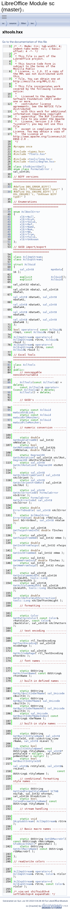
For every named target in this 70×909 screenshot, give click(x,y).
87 (7, 387)
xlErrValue (27, 221)
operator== (29, 329)
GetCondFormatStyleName (30, 791)
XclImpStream (32, 256)
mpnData (56, 269)
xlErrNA (25, 231)
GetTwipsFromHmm (25, 537)
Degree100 (38, 455)
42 (7, 219)
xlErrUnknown (29, 239)
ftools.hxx (37, 154)
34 (7, 191)
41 (7, 216)
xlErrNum (26, 229)
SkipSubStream (23, 821)
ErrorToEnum (21, 517)
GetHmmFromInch (24, 560)
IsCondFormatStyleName (29, 801)
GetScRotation (23, 457)
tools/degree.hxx (41, 161)
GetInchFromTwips (25, 545)
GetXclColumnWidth (26, 585)
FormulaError (40, 169)
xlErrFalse (27, 236)
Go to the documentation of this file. (24, 41)
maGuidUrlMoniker (25, 417)
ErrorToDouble (23, 510)
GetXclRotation (24, 465)
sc (3, 23)
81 (7, 364)
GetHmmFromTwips (25, 565)
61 (7, 269)
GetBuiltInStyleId (26, 761)
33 (7, 186)
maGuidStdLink (23, 412)
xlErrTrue (27, 234)
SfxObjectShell (34, 166)
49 (7, 236)
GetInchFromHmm (24, 552)
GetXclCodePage (24, 653)
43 (7, 221)
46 (7, 229)
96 (7, 414)
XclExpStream (32, 259)
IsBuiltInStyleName (27, 748)
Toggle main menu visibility (5, 16)
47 (7, 231)
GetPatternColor (25, 618)
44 (7, 224)
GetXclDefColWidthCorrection (34, 598)
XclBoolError (30, 211)
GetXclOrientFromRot (28, 482)
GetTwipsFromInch (25, 530)
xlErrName (27, 226)
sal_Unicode (56, 693)
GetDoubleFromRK (25, 440)
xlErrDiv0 (27, 219)
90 (7, 392)
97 (7, 420)
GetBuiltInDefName (26, 700)
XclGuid (29, 264)
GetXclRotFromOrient (28, 475)
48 (7, 234)
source (12, 23)
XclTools (29, 364)
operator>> (43, 337)
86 (7, 382)
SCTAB (54, 791)
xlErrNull (27, 216)
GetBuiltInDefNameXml (28, 708)
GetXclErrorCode (25, 492)
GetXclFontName (24, 673)
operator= (52, 387)
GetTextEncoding (25, 643)
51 (7, 241)
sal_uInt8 (27, 269)
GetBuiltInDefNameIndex (30, 716)
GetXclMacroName (25, 848)
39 (7, 211)
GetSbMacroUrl (55, 838)
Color (34, 615)
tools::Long (38, 578)
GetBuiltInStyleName (28, 736)
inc (32, 23)
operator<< (43, 344)
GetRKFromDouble (25, 447)
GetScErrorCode (24, 500)
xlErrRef (26, 224)
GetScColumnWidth (25, 575)
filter (23, 23)
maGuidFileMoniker (26, 422)
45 (7, 226)
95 (7, 409)
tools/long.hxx (40, 159)
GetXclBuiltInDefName (28, 693)
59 (7, 264)
